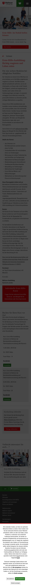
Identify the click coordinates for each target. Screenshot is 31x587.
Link (18, 558)
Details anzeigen (16, 583)
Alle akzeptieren (20, 579)
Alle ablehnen (11, 579)
